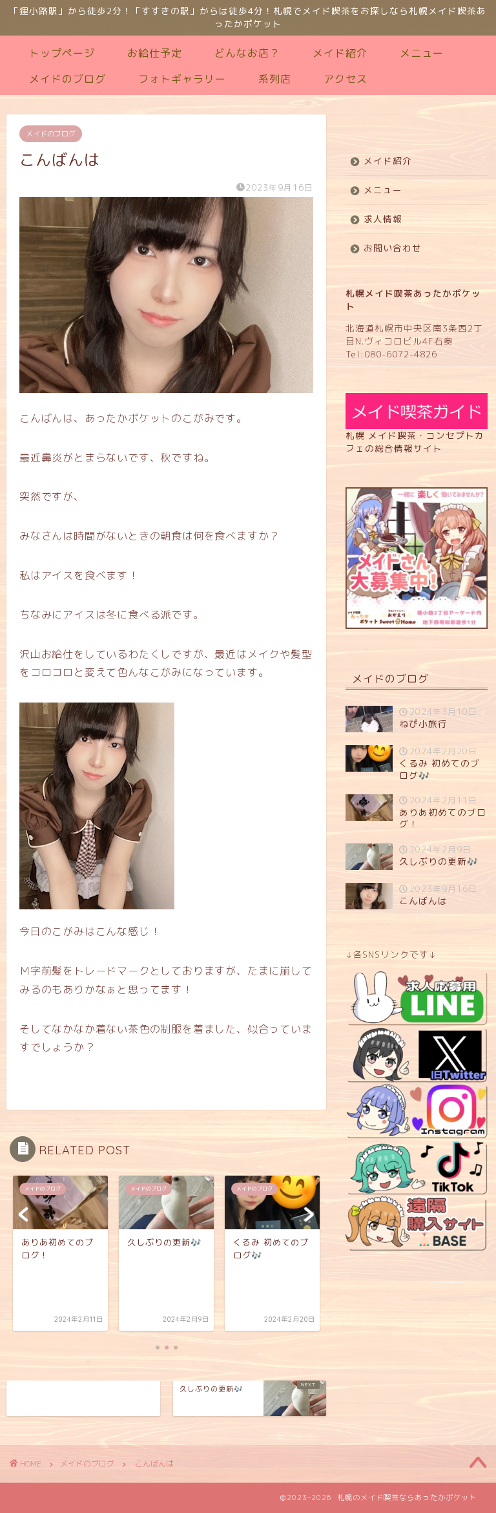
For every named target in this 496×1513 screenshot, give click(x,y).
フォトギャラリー (182, 78)
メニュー (422, 53)
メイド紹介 (340, 53)
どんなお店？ (247, 53)
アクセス (345, 78)
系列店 (274, 78)
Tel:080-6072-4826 (391, 354)
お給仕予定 (154, 53)
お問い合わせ (393, 248)
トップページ (62, 53)
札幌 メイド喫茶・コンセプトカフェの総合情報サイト (415, 441)
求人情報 (383, 219)
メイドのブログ (67, 78)
